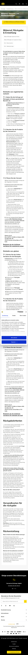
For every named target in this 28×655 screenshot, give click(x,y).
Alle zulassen (14, 337)
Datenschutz (14, 641)
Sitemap (14, 648)
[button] (16, 3)
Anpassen (13, 341)
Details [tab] (14, 315)
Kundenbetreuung (10, 8)
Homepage (3, 8)
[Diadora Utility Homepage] (3, 4)
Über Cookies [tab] (23, 315)
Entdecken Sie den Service (14, 585)
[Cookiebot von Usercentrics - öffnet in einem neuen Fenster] (17, 312)
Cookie (14, 644)
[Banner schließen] (26, 311)
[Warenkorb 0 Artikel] (23, 4)
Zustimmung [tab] (5, 315)
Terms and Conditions (14, 646)
